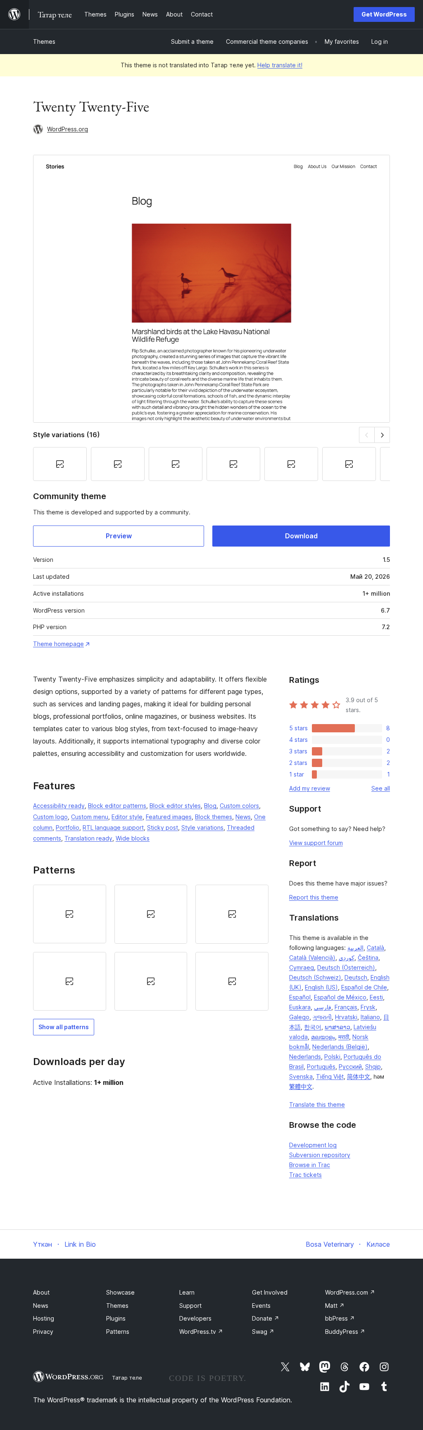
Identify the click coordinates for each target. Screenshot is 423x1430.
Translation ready (88, 838)
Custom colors (239, 805)
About (41, 1292)
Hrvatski (346, 1016)
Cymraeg (301, 967)
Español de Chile (364, 987)
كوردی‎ (346, 957)
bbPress (340, 1318)
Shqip (373, 1066)
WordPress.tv (201, 1331)
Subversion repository (319, 1154)
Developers (195, 1318)
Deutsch (356, 977)
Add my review (309, 788)
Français (346, 1007)
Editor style (127, 816)
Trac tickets (305, 1174)
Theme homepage (58, 643)
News (243, 816)
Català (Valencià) (312, 957)
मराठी (343, 1036)
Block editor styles (175, 805)
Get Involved (270, 1292)
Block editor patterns (117, 805)
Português (321, 1066)
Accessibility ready (59, 805)
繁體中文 (300, 1086)
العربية (355, 947)
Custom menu (89, 816)
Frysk (368, 1007)
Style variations (202, 827)
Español (300, 997)
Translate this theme (317, 1104)
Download (301, 536)
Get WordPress (384, 14)
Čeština (368, 957)
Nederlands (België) (340, 1046)
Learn (187, 1292)
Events (261, 1305)
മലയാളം (323, 1036)
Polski (332, 1056)
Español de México (340, 997)
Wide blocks (133, 838)
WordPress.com (350, 1292)
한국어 (312, 1026)
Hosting (43, 1318)
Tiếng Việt (330, 1076)
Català (375, 947)
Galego (299, 1016)
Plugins (116, 1318)
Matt (335, 1305)
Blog (210, 805)
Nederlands (305, 1056)
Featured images (169, 816)
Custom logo (50, 816)
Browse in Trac (309, 1164)
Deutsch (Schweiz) (315, 977)
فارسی (322, 1007)
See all (380, 788)
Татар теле (127, 1377)
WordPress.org (67, 129)
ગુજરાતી (322, 1016)
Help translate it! (279, 65)
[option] (69, 914)
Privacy (43, 1331)
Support (190, 1305)
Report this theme (313, 897)
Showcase (120, 1292)
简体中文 (358, 1076)
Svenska (301, 1076)
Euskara (300, 1007)
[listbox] (151, 948)
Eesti (376, 997)
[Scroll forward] (382, 435)
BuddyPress (345, 1331)
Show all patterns (63, 1026)
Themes (44, 41)
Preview (119, 536)
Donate (265, 1318)
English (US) (321, 987)
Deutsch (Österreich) (346, 967)
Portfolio (67, 827)
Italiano (370, 1016)
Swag (263, 1331)
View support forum (316, 842)
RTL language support (113, 827)
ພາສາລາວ (337, 1026)
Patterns (117, 1331)
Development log (313, 1144)
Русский (350, 1066)
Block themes (213, 816)
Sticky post (162, 827)
